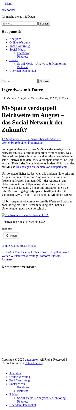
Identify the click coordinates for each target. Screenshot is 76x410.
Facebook (23, 53)
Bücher (13, 60)
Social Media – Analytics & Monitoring (41, 63)
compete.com (10, 245)
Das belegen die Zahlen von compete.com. (42, 167)
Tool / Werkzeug (19, 46)
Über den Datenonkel (22, 70)
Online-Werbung (19, 42)
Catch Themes (33, 363)
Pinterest (22, 56)
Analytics (15, 39)
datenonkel (8, 10)
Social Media (17, 49)
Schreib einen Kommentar (27, 142)
